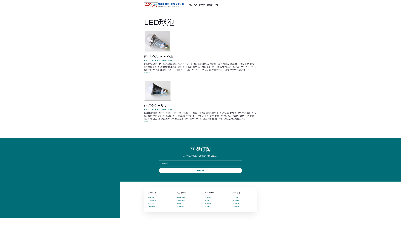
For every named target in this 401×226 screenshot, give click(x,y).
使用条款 (236, 200)
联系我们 (208, 206)
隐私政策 (236, 197)
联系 (216, 5)
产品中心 (170, 60)
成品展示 (179, 203)
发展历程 (151, 206)
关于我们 (210, 5)
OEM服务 (180, 206)
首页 (190, 5)
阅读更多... (147, 72)
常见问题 (208, 197)
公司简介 (151, 197)
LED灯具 (157, 60)
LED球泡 (164, 60)
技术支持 (208, 200)
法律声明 (236, 206)
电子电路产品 (181, 197)
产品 (195, 5)
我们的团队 (152, 200)
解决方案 (202, 5)
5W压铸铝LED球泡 (155, 105)
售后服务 (208, 203)
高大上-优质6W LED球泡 (158, 56)
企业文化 (151, 203)
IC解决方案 (180, 200)
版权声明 (236, 203)
